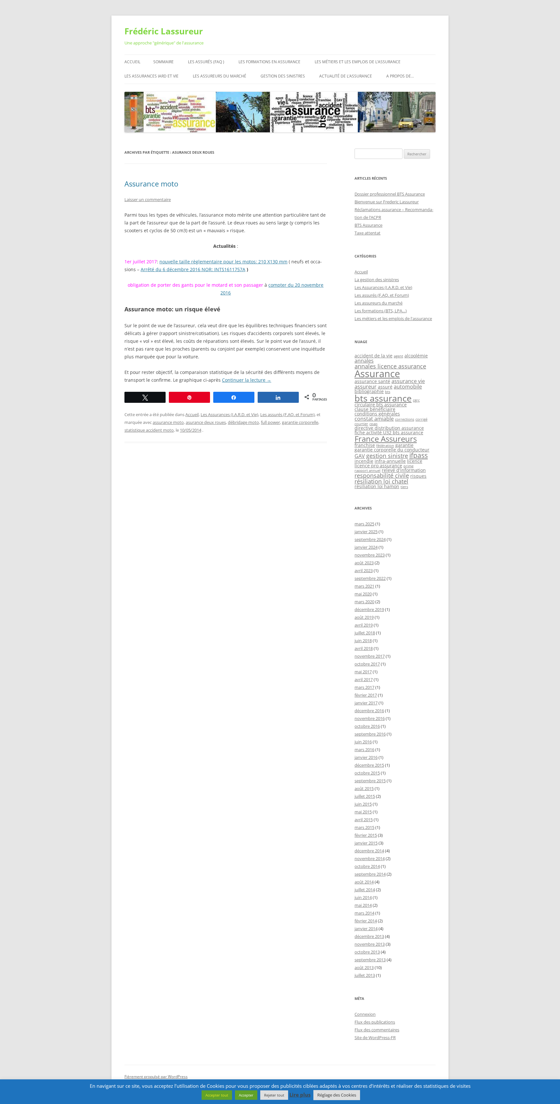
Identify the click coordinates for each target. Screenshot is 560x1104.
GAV (360, 456)
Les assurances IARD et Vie (151, 76)
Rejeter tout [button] (274, 1095)
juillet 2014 (365, 890)
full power (270, 422)
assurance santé (372, 381)
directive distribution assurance (389, 428)
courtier (361, 424)
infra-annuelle (390, 461)
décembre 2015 (369, 765)
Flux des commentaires (377, 1030)
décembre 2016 (369, 711)
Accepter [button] (246, 1095)
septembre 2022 (370, 578)
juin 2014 (363, 897)
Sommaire (163, 62)
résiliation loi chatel (381, 481)
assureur (366, 386)
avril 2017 (364, 679)
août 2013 (364, 967)
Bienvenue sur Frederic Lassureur (387, 202)
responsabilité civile (382, 475)
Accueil (132, 62)
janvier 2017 (366, 703)
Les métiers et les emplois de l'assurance (393, 318)
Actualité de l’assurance (345, 76)
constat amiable (374, 418)
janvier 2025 (366, 531)
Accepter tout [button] (216, 1095)
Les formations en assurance (269, 62)
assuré (385, 387)
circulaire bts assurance (381, 405)
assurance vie (408, 381)
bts (387, 392)
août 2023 (364, 563)
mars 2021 (364, 586)
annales (364, 360)
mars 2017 (364, 687)
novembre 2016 (370, 718)
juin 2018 (363, 640)
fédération (385, 445)
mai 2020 (363, 594)
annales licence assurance (390, 366)
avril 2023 (364, 570)
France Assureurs (386, 438)
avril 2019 (364, 625)
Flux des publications (375, 1022)
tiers (404, 487)
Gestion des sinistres (283, 76)
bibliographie (369, 391)
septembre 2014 (370, 874)
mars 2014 (364, 913)
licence (414, 461)
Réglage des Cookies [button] (336, 1095)
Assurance (377, 373)
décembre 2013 (369, 936)
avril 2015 (364, 819)
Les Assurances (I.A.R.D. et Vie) (229, 414)
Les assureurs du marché (219, 76)
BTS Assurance (368, 225)
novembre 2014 (370, 858)
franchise (365, 445)
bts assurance (383, 398)
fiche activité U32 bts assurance (389, 432)
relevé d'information (404, 470)
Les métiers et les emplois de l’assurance (358, 62)
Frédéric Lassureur (163, 31)
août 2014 (364, 882)
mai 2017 (363, 672)
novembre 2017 (370, 656)
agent (398, 356)
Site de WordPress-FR (375, 1037)
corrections (404, 419)
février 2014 (366, 921)
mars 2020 (364, 602)
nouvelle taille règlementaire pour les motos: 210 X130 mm (223, 261)
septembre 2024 (370, 539)
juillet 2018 (365, 633)
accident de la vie (373, 356)
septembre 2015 (370, 781)
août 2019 (364, 617)
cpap (373, 424)
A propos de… (400, 76)
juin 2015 (363, 804)
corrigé (421, 419)
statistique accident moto (149, 430)
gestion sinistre (387, 456)
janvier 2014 (366, 928)
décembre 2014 (369, 851)
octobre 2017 (367, 664)
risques (418, 476)
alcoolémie (416, 356)
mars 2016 (364, 749)
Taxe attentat (367, 233)
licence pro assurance (378, 465)
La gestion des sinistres (377, 279)
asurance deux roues (206, 422)
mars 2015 (364, 827)
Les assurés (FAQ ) (206, 62)
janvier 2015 (366, 843)
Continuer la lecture (246, 380)
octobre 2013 (367, 952)
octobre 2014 (367, 866)
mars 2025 (364, 524)
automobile (408, 386)
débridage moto (243, 422)
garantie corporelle (300, 422)
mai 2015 (363, 812)
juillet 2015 (365, 796)
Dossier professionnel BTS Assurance (390, 194)
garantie (404, 445)
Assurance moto (151, 183)
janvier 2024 (366, 547)
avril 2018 (364, 648)
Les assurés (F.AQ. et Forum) (287, 414)
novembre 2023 (370, 555)
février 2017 (366, 695)
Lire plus (299, 1094)
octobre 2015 (367, 773)
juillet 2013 (365, 975)
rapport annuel (367, 470)
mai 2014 (363, 905)
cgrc (416, 400)
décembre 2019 (369, 609)
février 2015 (366, 835)
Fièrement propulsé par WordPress (156, 1076)
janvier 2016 (366, 757)
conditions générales (377, 414)
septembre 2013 (370, 960)
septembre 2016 (370, 734)
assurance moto (168, 422)
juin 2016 (363, 742)
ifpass (418, 455)
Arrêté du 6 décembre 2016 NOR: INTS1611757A (193, 269)
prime (408, 466)
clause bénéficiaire (375, 409)
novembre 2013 (370, 944)
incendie (364, 461)
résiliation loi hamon (377, 486)
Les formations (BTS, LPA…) (381, 311)
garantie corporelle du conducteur (392, 450)
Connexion (365, 1014)
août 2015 (364, 788)
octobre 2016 (367, 726)
